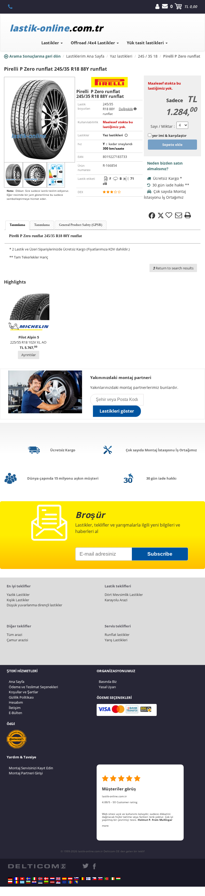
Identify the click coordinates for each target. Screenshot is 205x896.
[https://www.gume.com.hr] (34, 882)
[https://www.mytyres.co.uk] (58, 878)
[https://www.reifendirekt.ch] (22, 878)
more (105, 825)
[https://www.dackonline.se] (28, 878)
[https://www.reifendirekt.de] (10, 878)
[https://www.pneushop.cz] (94, 878)
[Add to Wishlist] (169, 215)
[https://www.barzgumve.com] (28, 882)
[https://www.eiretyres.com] (112, 878)
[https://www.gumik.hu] (118, 878)
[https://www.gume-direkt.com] (76, 878)
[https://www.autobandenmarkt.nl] (52, 878)
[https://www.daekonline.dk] (46, 878)
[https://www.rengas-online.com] (88, 878)
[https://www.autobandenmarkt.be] (82, 878)
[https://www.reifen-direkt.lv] (52, 882)
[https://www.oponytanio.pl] (10, 882)
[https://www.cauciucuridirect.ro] (16, 882)
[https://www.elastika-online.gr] (22, 882)
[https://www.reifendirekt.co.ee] (40, 882)
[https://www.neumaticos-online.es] (64, 878)
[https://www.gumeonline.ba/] (76, 882)
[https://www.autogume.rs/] (58, 882)
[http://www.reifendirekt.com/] (64, 882)
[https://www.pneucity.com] (106, 878)
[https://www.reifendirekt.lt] (46, 882)
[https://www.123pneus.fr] (16, 878)
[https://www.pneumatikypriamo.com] (100, 878)
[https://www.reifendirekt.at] (70, 878)
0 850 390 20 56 (13, 6)
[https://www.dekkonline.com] (40, 878)
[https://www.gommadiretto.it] (34, 878)
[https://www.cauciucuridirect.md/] (70, 882)
